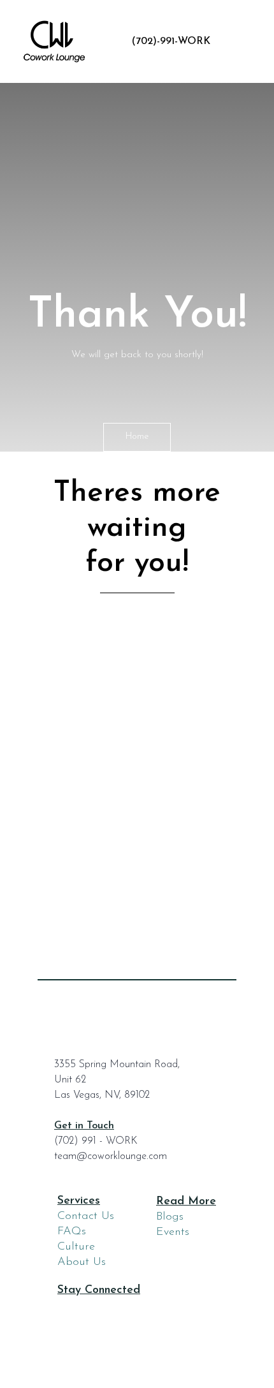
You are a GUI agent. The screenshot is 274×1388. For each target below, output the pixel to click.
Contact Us (85, 1216)
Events (172, 1232)
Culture (76, 1247)
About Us (81, 1262)
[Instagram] (96, 1311)
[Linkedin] (123, 1311)
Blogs (170, 1217)
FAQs (71, 1231)
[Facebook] (69, 1311)
